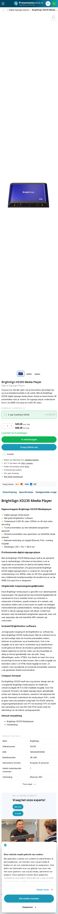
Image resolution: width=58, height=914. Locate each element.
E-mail (18, 813)
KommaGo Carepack (11, 408)
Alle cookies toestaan (29, 898)
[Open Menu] (3, 3)
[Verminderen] (4, 426)
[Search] (48, 3)
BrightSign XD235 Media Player (45, 10)
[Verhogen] (11, 426)
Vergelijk (10, 454)
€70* (27, 467)
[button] (29, 415)
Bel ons (18, 807)
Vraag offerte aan (29, 447)
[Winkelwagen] (54, 3)
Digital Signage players (19, 10)
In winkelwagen (29, 439)
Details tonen (43, 890)
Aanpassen (27, 907)
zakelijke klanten (32, 460)
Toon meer (27, 784)
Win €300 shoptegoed (13, 477)
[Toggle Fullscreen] (53, 17)
